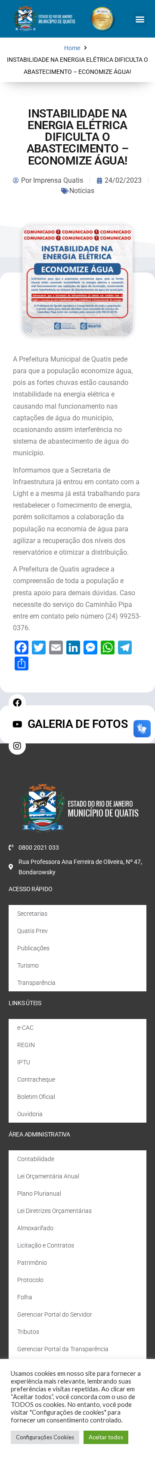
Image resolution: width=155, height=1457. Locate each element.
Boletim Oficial (36, 1096)
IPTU (23, 1062)
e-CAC (25, 1027)
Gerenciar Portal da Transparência (62, 1349)
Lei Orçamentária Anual (48, 1176)
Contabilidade (35, 1158)
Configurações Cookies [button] (45, 1437)
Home (72, 48)
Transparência (36, 982)
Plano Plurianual (39, 1193)
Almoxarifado (35, 1228)
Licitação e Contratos (45, 1245)
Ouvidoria (30, 1114)
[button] (140, 19)
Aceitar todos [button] (106, 1437)
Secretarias (32, 913)
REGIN (26, 1044)
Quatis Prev (32, 930)
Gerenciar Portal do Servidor (54, 1314)
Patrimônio (32, 1262)
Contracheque (36, 1079)
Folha (24, 1297)
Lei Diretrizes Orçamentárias (54, 1210)
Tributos (28, 1331)
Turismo (28, 965)
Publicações (33, 948)
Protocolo (30, 1279)
